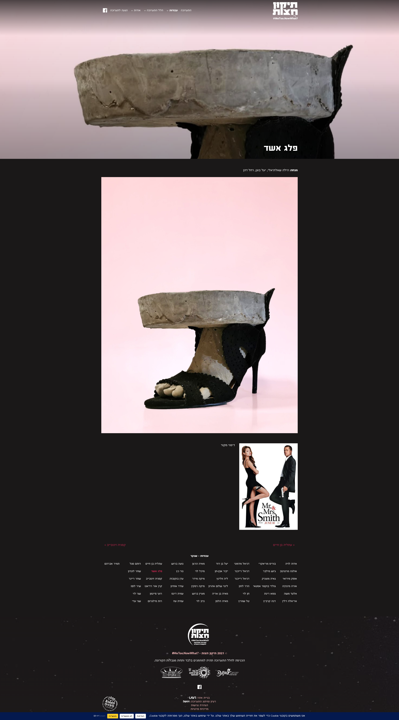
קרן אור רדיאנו (153, 586)
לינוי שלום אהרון (218, 586)
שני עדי (136, 601)
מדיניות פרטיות (199, 709)
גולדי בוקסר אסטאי (264, 586)
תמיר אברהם (112, 564)
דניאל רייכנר (242, 571)
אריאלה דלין (289, 601)
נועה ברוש (177, 564)
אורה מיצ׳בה (289, 586)
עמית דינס (177, 593)
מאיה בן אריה (220, 593)
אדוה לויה (291, 564)
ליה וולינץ (222, 579)
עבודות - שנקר (199, 556)
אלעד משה (290, 593)
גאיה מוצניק (269, 579)
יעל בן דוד (222, 564)
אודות (137, 10)
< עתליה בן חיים (284, 545)
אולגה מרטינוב (288, 571)
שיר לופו (136, 586)
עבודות (173, 10)
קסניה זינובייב (154, 579)
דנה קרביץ (269, 601)
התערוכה (186, 10)
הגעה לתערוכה (119, 10)
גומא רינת (270, 593)
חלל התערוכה (155, 10)
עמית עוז (178, 601)
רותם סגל (135, 564)
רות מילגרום (155, 601)
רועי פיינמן (156, 593)
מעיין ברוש (198, 593)
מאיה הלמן (221, 601)
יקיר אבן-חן (221, 571)
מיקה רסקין (198, 586)
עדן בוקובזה (176, 579)
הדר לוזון (244, 586)
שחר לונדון (134, 571)
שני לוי (137, 593)
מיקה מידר (198, 579)
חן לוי (246, 593)
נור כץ (179, 571)
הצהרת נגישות (199, 705)
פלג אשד (156, 571)
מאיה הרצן (198, 564)
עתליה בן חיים (153, 564)
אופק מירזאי (290, 579)
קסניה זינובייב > (115, 545)
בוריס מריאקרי (267, 564)
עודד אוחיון (177, 586)
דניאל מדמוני (241, 564)
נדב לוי (200, 601)
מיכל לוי (200, 571)
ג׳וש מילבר (269, 571)
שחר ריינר (135, 579)
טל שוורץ (243, 601)
